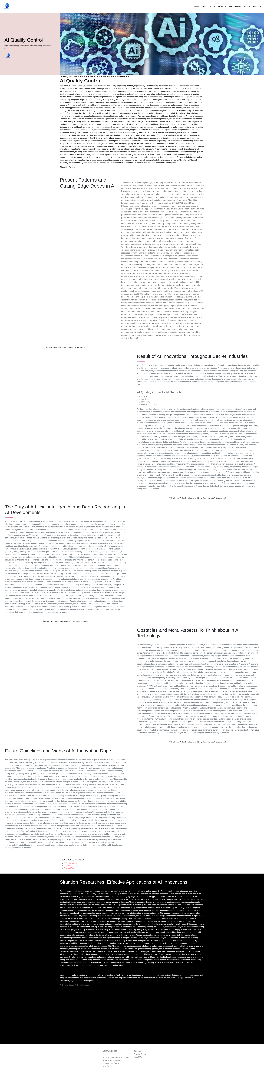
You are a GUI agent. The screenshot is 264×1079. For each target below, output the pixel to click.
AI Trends (222, 6)
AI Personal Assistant (112, 1060)
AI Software (68, 866)
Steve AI (196, 6)
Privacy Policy (140, 1054)
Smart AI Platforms (111, 1063)
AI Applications (235, 6)
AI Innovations (209, 6)
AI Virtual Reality (70, 868)
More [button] (246, 6)
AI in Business (109, 1066)
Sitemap (137, 1051)
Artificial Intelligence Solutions (116, 1057)
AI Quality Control (81, 80)
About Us (257, 6)
